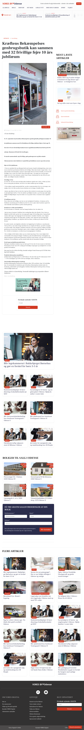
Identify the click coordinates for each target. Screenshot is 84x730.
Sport (63, 7)
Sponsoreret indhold (35, 719)
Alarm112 (6, 7)
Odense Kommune (35, 714)
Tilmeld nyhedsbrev (75, 727)
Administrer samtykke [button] (8, 711)
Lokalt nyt (40, 7)
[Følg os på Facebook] (38, 692)
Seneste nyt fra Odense (36, 701)
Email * (32, 513)
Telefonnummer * (10, 513)
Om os (4, 701)
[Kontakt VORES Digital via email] (46, 692)
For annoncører (6, 704)
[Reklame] (28, 284)
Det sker (30, 7)
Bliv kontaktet (46, 530)
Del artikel (44, 127)
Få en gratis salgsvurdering (37, 716)
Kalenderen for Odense (36, 706)
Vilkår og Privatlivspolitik (9, 706)
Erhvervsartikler (34, 711)
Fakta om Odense (34, 709)
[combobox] (5, 523)
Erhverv (21, 7)
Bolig (14, 7)
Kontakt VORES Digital (8, 709)
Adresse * (7, 520)
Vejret (70, 7)
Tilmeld (79, 3)
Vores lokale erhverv (35, 704)
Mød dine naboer (52, 7)
